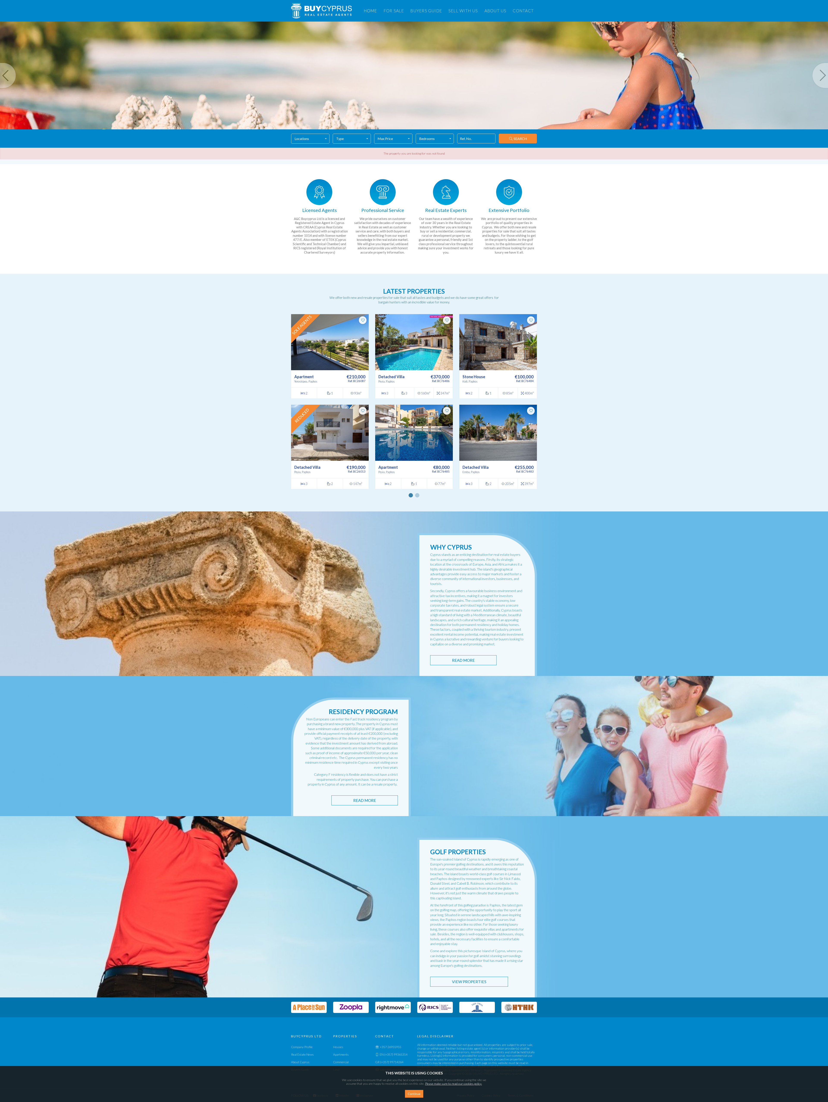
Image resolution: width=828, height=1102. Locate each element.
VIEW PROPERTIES (469, 981)
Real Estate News (302, 1054)
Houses (338, 1047)
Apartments (341, 1054)
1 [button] (411, 495)
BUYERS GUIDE (426, 10)
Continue (414, 1094)
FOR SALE (394, 10)
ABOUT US (496, 10)
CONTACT (523, 10)
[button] (310, 139)
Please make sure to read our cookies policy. (453, 1083)
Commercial (341, 1062)
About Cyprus (300, 1062)
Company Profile (302, 1047)
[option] (319, 219)
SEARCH (520, 138)
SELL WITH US (463, 10)
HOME (370, 10)
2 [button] (417, 495)
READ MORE (463, 660)
